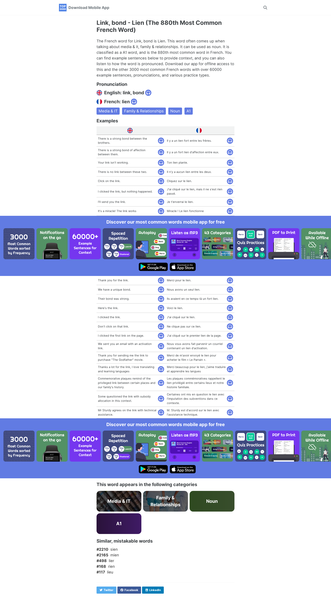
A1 (189, 111)
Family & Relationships (144, 111)
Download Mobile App (88, 7)
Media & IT (108, 111)
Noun (175, 111)
